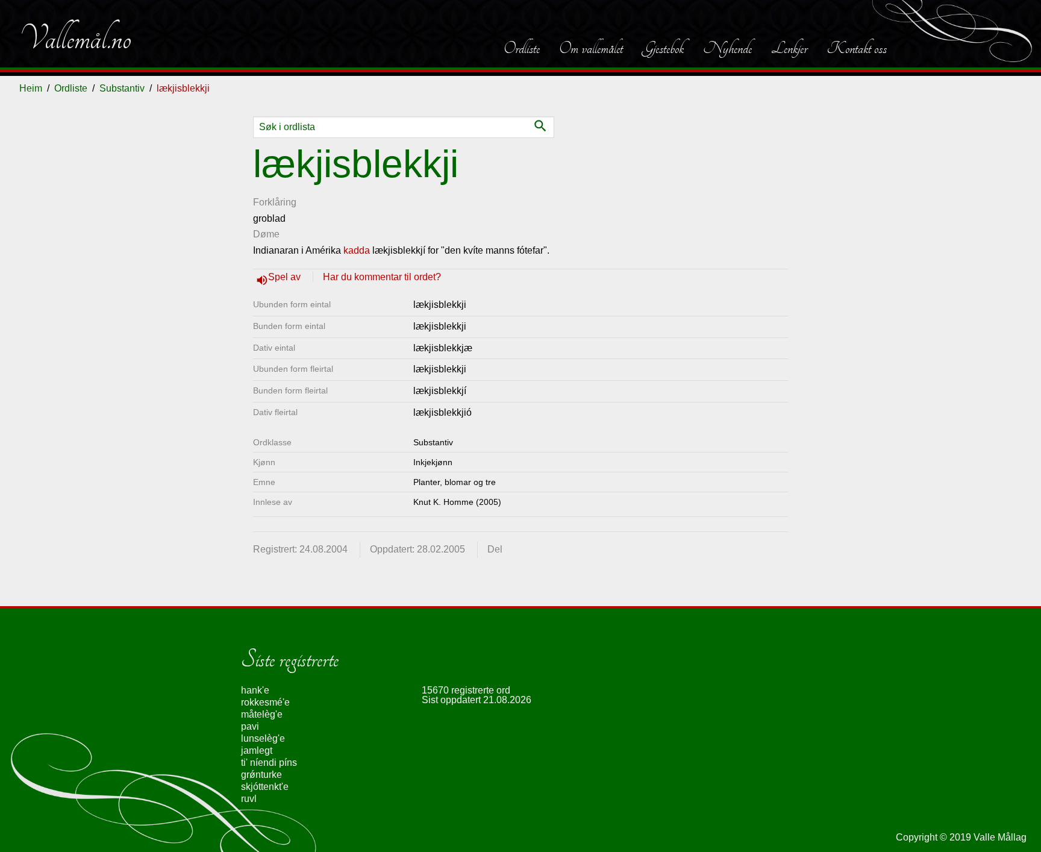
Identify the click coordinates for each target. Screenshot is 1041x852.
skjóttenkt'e (265, 787)
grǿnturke (261, 774)
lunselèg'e (263, 738)
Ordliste (522, 48)
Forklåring (274, 202)
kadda (356, 250)
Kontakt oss (857, 48)
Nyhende (727, 48)
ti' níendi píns (269, 762)
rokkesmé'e (265, 702)
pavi (250, 726)
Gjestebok (663, 48)
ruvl (249, 799)
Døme (266, 234)
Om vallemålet (591, 48)
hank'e (255, 690)
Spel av (285, 277)
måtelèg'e (262, 714)
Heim (30, 88)
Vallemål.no (75, 38)
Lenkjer (789, 48)
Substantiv (122, 88)
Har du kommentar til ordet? (382, 277)
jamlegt (256, 750)
